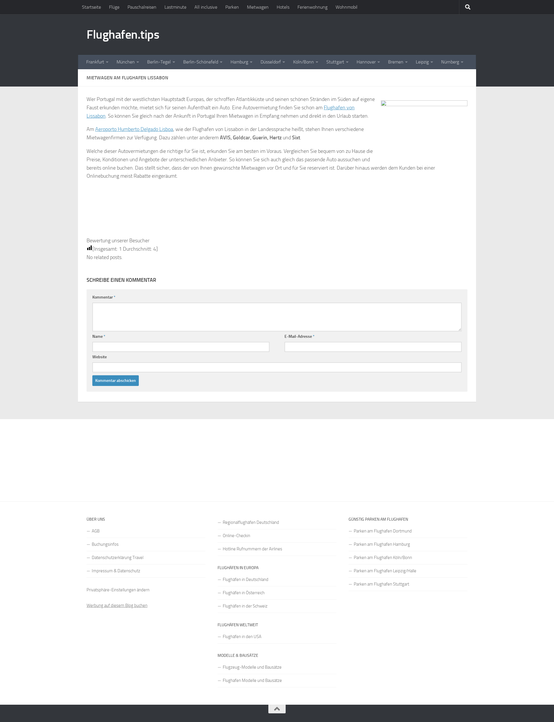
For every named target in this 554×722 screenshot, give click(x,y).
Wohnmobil (347, 7)
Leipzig (422, 62)
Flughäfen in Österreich (244, 592)
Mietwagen (258, 7)
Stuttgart (335, 62)
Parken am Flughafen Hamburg (382, 544)
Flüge (114, 7)
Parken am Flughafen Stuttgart (381, 584)
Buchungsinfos (105, 544)
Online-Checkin (236, 535)
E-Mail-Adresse (300, 336)
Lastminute (175, 7)
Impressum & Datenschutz (116, 570)
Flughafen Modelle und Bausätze (252, 680)
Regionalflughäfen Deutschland (251, 522)
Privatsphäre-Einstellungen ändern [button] (118, 589)
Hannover (366, 62)
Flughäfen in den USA (242, 636)
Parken (232, 7)
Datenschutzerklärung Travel (117, 557)
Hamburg (239, 62)
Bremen (395, 62)
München (126, 62)
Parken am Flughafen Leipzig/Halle (385, 570)
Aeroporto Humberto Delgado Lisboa (134, 129)
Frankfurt (95, 62)
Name (98, 336)
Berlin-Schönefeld (200, 62)
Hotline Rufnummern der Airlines (252, 549)
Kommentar (103, 297)
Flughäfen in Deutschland (245, 579)
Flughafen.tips (123, 34)
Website (99, 357)
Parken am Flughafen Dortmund (383, 531)
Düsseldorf (271, 62)
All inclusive (205, 7)
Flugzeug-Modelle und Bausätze (252, 667)
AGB (96, 531)
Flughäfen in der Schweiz (245, 606)
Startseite (91, 7)
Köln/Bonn (303, 62)
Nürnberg (450, 62)
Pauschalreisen (142, 7)
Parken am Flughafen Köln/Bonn (383, 557)
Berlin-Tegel (159, 62)
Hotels (283, 7)
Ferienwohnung (312, 7)
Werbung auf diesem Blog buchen (117, 605)
